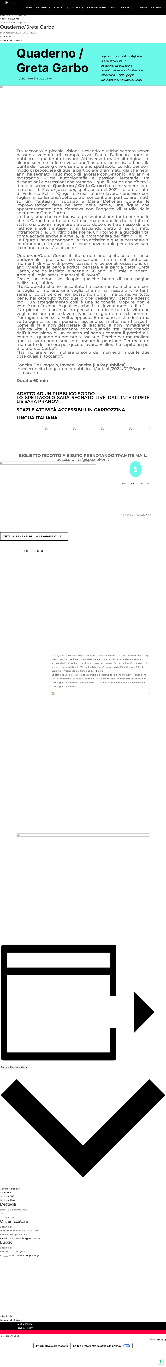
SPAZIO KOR (41, 8)
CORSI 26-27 (59, 8)
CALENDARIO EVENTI (96, 8)
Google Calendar (10, 1188)
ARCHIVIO (125, 8)
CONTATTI (142, 8)
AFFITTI (113, 8)
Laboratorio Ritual (11, 40)
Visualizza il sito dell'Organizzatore (20, 1238)
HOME (29, 8)
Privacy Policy (25, 1327)
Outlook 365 (7, 1196)
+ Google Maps (31, 1255)
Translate (160, 1339)
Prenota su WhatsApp (136, 514)
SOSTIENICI (156, 8)
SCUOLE (76, 8)
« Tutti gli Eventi (9, 18)
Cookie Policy (24, 1323)
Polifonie (6, 36)
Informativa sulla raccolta (52, 1345)
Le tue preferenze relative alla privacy (97, 1345)
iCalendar (5, 1192)
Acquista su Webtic (135, 483)
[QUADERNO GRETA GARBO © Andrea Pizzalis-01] (48, 463)
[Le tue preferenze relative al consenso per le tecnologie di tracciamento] (160, 1361)
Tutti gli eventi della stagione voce (32, 536)
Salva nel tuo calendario (14, 1067)
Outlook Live (7, 1200)
